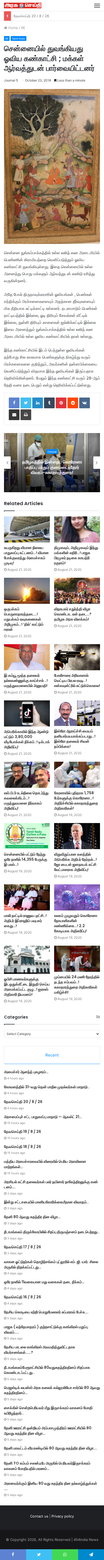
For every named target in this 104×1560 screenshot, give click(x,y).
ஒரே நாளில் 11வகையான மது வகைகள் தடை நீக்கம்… (44, 1282)
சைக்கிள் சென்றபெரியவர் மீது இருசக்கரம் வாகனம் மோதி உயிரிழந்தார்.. (48, 1410)
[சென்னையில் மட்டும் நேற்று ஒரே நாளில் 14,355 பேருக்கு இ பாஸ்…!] (27, 836)
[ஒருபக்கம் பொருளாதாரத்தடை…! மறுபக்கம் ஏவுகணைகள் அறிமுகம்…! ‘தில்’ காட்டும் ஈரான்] (27, 591)
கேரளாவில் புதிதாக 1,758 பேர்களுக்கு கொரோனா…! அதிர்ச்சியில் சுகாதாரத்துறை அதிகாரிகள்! (76, 800)
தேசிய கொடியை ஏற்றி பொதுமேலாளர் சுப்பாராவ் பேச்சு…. (46, 1312)
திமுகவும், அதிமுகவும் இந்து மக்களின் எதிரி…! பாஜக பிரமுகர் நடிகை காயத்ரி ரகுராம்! (76, 555)
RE (23, 28)
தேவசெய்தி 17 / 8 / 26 (22, 1247)
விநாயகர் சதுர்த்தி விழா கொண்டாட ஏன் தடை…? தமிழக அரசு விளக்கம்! (72, 614)
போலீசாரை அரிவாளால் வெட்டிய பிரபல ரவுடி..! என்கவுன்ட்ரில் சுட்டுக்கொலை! (77, 680)
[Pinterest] (61, 403)
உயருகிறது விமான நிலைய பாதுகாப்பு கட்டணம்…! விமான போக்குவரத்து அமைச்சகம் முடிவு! (26, 555)
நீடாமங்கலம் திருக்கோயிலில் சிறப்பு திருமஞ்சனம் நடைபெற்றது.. (51, 1232)
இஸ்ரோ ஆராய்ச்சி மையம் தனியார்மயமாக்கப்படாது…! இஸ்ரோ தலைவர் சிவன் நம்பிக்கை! (74, 738)
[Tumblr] (49, 403)
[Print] (26, 414)
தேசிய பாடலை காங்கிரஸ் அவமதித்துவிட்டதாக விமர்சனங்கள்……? (39, 1349)
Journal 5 (11, 80)
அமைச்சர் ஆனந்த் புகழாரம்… (26, 1072)
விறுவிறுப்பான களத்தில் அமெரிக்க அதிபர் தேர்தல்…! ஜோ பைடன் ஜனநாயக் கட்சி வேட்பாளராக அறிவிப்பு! (75, 862)
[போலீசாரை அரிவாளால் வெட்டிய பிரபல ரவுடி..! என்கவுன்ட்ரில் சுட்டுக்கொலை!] (77, 657)
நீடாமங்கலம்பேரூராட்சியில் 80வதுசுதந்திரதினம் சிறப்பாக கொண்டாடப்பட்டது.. (47, 1370)
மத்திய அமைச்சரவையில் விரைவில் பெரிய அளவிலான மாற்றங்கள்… (45, 1164)
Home (12, 28)
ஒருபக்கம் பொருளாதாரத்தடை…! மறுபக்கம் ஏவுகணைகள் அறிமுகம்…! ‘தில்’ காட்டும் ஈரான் (23, 619)
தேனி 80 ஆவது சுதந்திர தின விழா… (32, 1216)
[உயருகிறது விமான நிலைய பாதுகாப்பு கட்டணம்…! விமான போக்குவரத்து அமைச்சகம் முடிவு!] (27, 529)
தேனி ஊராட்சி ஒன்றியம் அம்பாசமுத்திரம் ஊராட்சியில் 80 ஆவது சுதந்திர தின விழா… (47, 1430)
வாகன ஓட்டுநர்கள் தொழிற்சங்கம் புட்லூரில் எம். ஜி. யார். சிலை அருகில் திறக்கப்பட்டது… (51, 1264)
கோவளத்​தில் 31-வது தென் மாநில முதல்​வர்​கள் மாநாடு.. (47, 1087)
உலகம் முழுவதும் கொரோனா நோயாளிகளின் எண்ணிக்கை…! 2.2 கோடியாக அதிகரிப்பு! (75, 923)
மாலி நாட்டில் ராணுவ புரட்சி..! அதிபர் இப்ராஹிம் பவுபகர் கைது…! (25, 920)
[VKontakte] (84, 403)
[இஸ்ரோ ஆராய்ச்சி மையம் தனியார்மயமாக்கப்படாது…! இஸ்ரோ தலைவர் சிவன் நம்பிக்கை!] (77, 713)
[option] (52, 462)
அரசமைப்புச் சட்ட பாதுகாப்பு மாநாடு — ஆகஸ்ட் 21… (51, 16)
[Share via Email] (14, 414)
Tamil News (18, 38)
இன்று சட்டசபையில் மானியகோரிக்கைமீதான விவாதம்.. (46, 1202)
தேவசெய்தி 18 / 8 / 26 (22, 1146)
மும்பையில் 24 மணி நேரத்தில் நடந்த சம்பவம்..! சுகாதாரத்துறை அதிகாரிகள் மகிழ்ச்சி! (76, 984)
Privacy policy (62, 1516)
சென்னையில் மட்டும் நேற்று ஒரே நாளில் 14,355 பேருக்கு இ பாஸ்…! (25, 859)
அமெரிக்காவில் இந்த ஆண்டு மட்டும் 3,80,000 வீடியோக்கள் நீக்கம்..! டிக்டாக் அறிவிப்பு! (27, 739)
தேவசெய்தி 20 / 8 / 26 (23, 1101)
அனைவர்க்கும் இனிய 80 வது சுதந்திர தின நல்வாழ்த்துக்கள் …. (50, 1486)
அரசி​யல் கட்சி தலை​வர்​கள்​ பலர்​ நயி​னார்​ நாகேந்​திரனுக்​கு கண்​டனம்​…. (51, 1184)
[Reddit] (72, 403)
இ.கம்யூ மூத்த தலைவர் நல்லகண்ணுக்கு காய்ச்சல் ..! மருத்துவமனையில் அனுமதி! (26, 680)
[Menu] (97, 6)
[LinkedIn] (37, 403)
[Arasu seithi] (22, 5)
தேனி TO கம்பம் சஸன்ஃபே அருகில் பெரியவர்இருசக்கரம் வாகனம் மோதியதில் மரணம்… (47, 1465)
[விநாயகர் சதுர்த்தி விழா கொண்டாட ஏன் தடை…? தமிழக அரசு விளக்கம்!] (77, 591)
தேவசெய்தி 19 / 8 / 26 (22, 1131)
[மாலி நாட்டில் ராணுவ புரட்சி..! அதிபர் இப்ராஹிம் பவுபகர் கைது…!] (27, 897)
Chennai (52, 451)
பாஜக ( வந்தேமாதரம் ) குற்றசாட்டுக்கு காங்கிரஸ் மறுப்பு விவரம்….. (46, 1329)
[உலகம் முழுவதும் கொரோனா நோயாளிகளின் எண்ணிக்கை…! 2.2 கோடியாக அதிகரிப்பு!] (77, 897)
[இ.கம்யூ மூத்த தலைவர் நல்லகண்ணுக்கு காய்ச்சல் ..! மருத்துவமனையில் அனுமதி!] (27, 657)
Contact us (39, 1516)
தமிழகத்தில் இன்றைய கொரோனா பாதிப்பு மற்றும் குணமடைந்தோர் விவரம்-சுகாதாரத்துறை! (52, 467)
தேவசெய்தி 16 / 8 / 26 (22, 1297)
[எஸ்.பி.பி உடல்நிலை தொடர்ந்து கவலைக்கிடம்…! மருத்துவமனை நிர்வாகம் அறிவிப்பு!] (27, 775)
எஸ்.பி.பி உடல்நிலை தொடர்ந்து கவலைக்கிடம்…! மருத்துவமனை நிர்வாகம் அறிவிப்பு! (26, 800)
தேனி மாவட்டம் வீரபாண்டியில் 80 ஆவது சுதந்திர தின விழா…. (50, 1448)
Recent (52, 1055)
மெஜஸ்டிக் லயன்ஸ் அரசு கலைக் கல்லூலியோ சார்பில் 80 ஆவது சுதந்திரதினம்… (52, 1390)
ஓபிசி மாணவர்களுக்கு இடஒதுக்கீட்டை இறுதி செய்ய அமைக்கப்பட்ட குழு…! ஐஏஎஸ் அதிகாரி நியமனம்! (27, 986)
